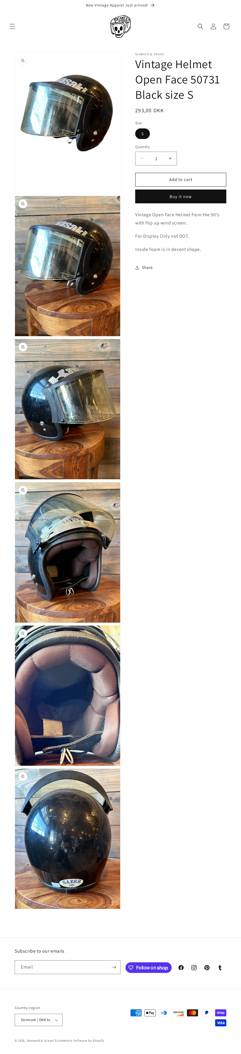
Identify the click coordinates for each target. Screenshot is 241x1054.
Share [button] (147, 267)
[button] (12, 26)
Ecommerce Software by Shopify (79, 1040)
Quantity (142, 146)
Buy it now (181, 196)
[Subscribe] (113, 967)
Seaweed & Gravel (40, 1040)
